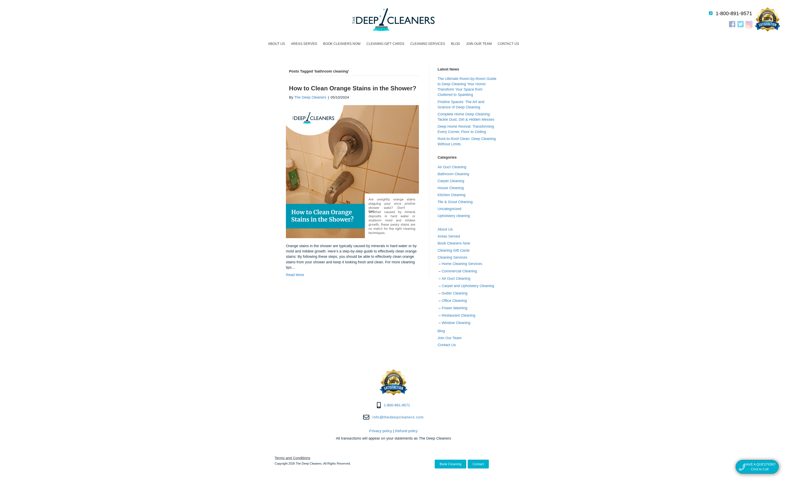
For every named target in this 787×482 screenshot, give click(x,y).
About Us (276, 43)
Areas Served (304, 43)
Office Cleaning (454, 301)
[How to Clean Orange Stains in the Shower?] (352, 171)
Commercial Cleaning (459, 271)
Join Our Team (479, 43)
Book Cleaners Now (342, 43)
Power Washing (454, 308)
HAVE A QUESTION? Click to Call (760, 467)
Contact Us (508, 43)
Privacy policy (380, 431)
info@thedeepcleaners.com (398, 417)
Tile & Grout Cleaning (455, 202)
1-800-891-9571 (734, 13)
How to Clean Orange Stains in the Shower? (352, 88)
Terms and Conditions (292, 458)
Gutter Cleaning (454, 293)
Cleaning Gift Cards (385, 43)
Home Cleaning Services (462, 264)
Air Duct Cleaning (452, 167)
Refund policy (406, 431)
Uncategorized (449, 209)
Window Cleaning (456, 323)
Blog (455, 43)
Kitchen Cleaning (451, 195)
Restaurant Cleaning (458, 315)
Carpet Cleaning (451, 181)
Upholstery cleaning (454, 216)
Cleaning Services (427, 43)
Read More (295, 275)
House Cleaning (451, 188)
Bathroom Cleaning (453, 174)
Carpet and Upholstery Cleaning (468, 286)
